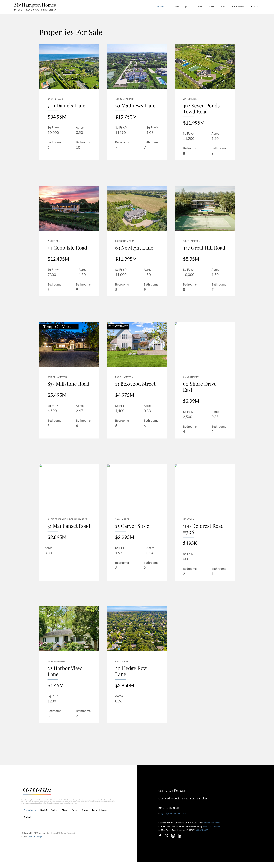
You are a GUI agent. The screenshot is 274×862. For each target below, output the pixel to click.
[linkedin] (179, 836)
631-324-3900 (202, 830)
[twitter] (166, 836)
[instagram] (173, 836)
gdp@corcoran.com (173, 813)
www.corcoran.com (211, 826)
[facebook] (160, 836)
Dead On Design (35, 837)
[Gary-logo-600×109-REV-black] (35, 4)
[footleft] (37, 788)
